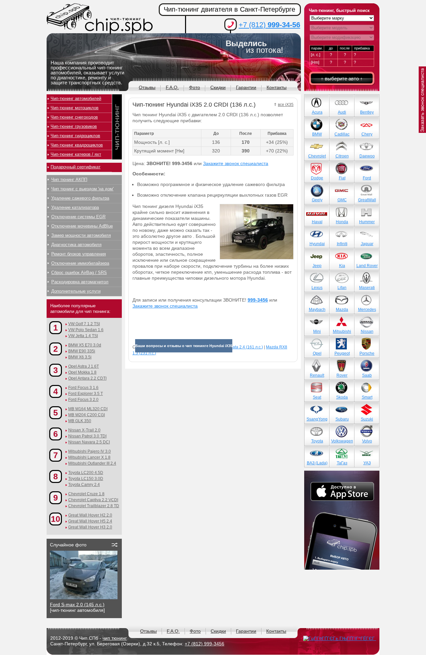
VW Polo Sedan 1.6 (86, 330)
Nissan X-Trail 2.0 (84, 430)
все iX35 (286, 104)
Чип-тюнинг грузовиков (74, 126)
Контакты (277, 87)
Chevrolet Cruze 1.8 (86, 494)
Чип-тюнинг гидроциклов (75, 135)
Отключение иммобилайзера (80, 263)
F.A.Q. (172, 87)
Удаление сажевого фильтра (80, 198)
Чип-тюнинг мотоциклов (75, 107)
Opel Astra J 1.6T (83, 366)
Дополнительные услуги (76, 291)
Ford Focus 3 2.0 (83, 399)
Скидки (218, 87)
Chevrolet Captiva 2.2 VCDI (93, 500)
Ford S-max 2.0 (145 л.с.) (77, 604)
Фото (194, 87)
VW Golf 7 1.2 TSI (84, 324)
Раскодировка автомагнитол (79, 281)
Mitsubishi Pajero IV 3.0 (89, 451)
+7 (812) (269, 25)
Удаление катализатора (75, 207)
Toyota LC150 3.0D (85, 478)
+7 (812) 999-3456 (204, 643)
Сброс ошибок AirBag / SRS (79, 272)
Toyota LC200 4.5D (85, 472)
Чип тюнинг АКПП (69, 179)
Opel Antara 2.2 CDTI (87, 378)
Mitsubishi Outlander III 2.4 (92, 463)
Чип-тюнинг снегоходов (74, 117)
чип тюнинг (115, 638)
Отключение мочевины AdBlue (82, 226)
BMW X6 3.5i (80, 357)
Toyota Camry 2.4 (84, 484)
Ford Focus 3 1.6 (83, 387)
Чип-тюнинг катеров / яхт (76, 154)
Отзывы (147, 87)
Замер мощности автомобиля (81, 235)
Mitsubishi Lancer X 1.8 (89, 457)
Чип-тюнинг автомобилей (76, 98)
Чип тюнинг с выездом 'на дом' (82, 188)
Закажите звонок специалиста (235, 163)
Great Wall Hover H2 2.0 (90, 515)
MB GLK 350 (79, 421)
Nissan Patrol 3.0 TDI (87, 436)
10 (55, 518)
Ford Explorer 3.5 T (85, 393)
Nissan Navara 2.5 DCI (89, 442)
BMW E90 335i (81, 351)
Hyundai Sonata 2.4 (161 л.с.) (236, 347)
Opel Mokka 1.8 (82, 372)
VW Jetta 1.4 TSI (83, 335)
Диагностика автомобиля (76, 244)
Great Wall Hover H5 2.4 (90, 521)
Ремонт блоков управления (78, 253)
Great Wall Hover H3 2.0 (90, 527)
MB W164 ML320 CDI (87, 409)
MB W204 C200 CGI (86, 415)
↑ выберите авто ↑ (342, 78)
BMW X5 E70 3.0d (84, 345)
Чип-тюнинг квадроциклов (77, 144)
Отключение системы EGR (78, 216)
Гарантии (246, 87)
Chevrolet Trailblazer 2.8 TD (93, 506)
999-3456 (258, 300)
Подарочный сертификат (76, 166)
